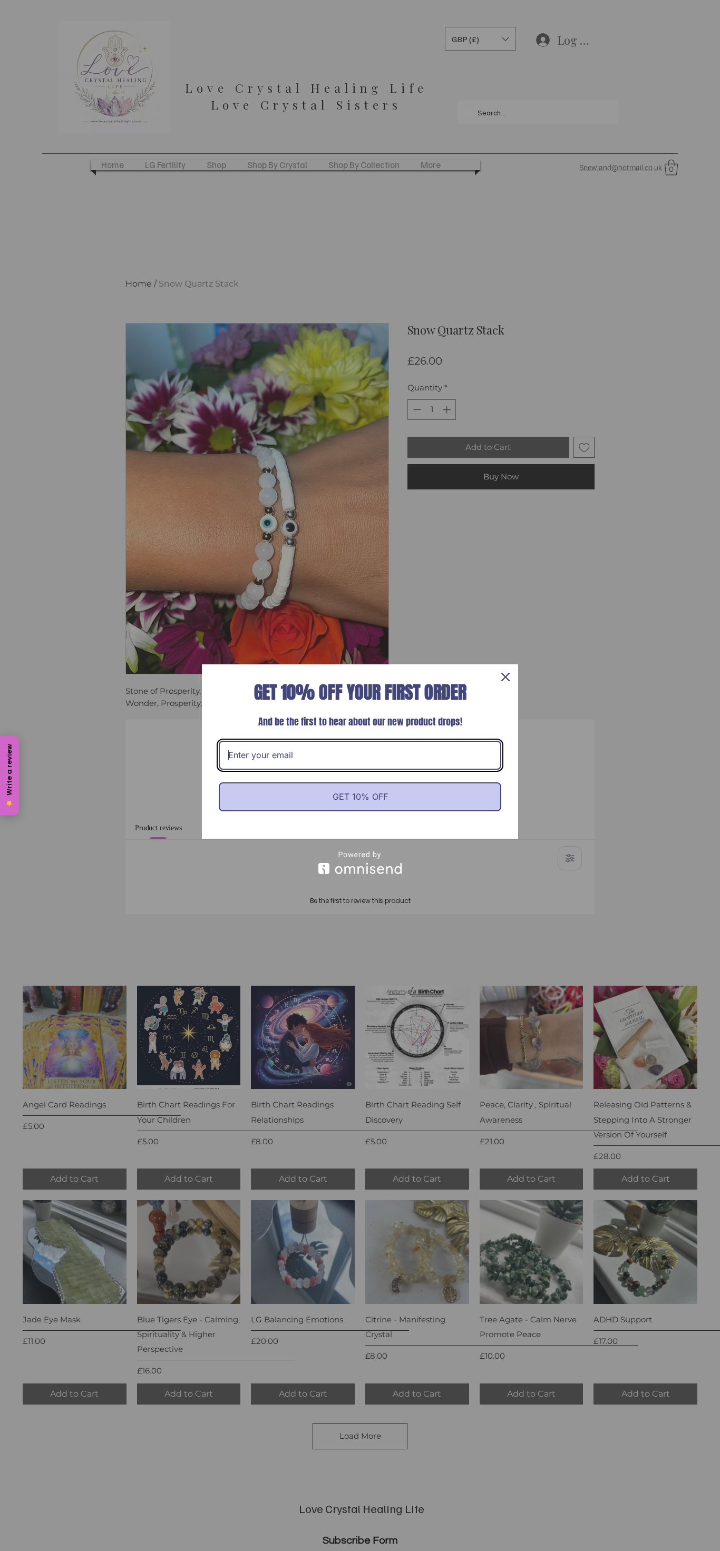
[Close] (505, 677)
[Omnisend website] (360, 863)
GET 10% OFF (360, 796)
